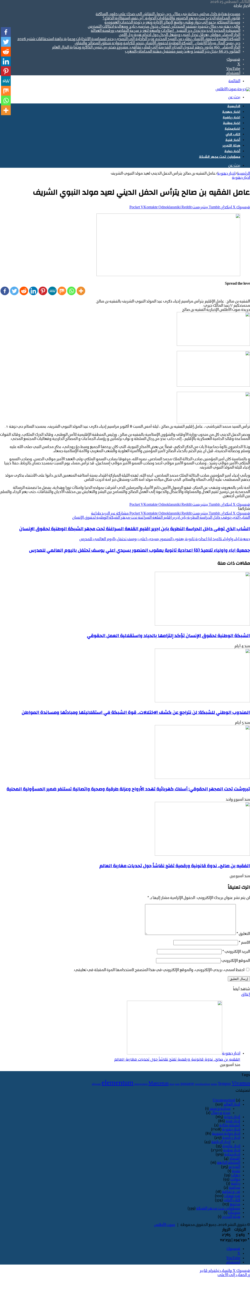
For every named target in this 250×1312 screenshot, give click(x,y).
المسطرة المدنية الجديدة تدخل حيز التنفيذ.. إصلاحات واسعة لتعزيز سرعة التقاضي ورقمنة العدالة (165, 31)
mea (171, 1084)
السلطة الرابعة (228, 1163)
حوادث (235, 1179)
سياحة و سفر (219, 1109)
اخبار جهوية (231, 112)
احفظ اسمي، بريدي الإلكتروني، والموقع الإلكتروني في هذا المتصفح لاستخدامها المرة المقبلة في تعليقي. (158, 970)
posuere (187, 1084)
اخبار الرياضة (220, 1142)
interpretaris (141, 1084)
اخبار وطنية (231, 123)
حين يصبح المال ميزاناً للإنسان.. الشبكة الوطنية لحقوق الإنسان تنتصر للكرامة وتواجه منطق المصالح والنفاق (157, 43)
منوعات (234, 1213)
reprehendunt (202, 1084)
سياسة (234, 1188)
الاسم (244, 943)
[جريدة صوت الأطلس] (233, 89)
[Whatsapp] (71, 291)
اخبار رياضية (231, 117)
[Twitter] (14, 291)
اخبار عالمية (231, 1146)
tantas (214, 1084)
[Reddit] (24, 291)
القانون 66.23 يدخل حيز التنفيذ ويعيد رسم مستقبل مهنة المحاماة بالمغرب (182, 52)
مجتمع (235, 1204)
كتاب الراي (233, 134)
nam (177, 1084)
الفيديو (234, 1167)
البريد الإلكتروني (236, 952)
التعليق (243, 934)
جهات (235, 1175)
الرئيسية (233, 106)
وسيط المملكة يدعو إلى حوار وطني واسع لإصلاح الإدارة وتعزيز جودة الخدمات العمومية (172, 22)
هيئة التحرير (231, 145)
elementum (118, 1083)
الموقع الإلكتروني (235, 961)
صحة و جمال (220, 1113)
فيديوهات (232, 1196)
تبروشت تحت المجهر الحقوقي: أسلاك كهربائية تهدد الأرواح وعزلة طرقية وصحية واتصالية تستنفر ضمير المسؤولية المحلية (128, 789)
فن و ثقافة (231, 1192)
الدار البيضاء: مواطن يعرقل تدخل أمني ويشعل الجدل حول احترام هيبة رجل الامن (179, 35)
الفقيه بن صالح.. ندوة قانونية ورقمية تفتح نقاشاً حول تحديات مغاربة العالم (174, 866)
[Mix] (62, 291)
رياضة (235, 1184)
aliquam (96, 1084)
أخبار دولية (232, 151)
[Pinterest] (43, 291)
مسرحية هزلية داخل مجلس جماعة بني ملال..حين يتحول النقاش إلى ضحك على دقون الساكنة (168, 14)
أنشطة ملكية (229, 1125)
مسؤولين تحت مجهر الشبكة (219, 157)
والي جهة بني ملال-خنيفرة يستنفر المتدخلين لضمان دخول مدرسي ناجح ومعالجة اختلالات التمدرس (164, 27)
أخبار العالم (231, 1105)
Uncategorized (224, 1100)
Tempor (224, 1084)
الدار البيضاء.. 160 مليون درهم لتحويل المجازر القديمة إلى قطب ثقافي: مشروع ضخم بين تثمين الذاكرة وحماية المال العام (146, 47)
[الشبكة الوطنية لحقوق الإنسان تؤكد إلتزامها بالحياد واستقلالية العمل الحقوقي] (202, 625)
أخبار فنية (232, 140)
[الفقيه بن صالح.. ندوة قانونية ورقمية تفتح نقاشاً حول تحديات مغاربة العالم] (202, 855)
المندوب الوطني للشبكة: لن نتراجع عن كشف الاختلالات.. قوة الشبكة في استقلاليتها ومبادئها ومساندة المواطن (136, 712)
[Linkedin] (33, 291)
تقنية (236, 1171)
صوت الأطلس (164, 1225)
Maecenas (158, 1083)
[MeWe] (52, 291)
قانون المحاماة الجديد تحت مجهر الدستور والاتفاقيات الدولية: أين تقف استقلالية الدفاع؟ (171, 18)
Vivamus (241, 1083)
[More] (81, 291)
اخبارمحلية (232, 129)
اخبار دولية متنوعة (226, 1134)
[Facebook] (4, 291)
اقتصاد (234, 1159)
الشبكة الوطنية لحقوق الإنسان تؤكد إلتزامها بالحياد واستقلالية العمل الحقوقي (168, 635)
